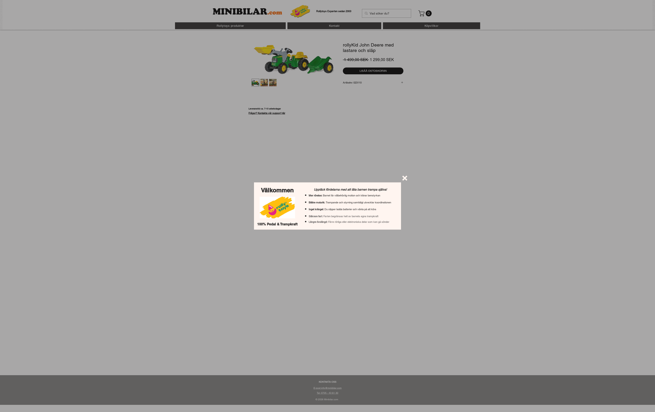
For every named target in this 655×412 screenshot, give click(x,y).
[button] (404, 178)
